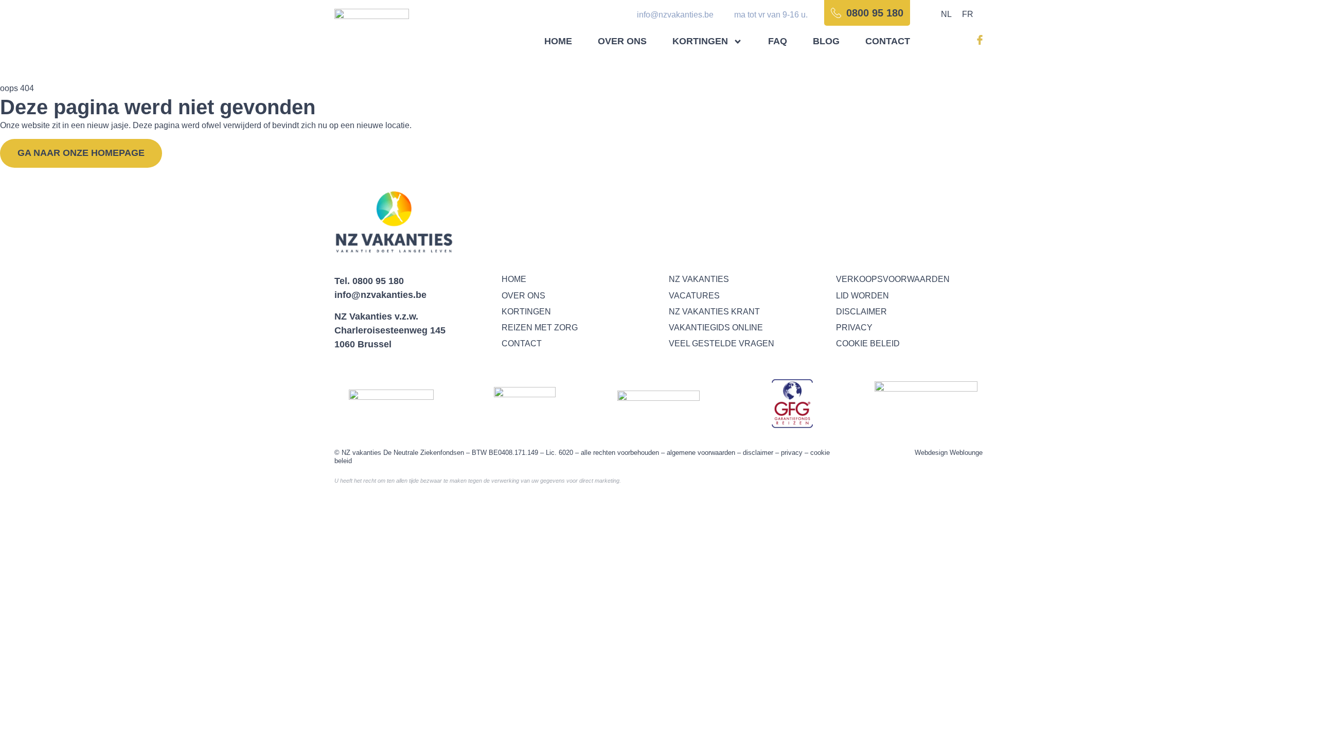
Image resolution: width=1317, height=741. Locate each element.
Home (558, 41)
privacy (792, 452)
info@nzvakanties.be (380, 295)
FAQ (777, 41)
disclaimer (758, 452)
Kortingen (700, 41)
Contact (887, 41)
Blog (826, 41)
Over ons (622, 41)
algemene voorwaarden (701, 452)
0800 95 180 (378, 281)
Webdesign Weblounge (949, 452)
